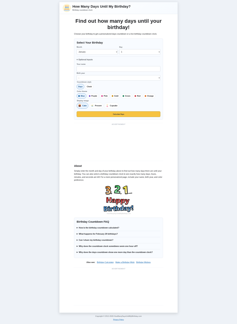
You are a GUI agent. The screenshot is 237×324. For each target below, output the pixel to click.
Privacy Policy (118, 320)
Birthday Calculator (105, 262)
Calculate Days (118, 114)
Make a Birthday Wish (125, 262)
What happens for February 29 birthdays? (98, 234)
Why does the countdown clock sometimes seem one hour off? (108, 246)
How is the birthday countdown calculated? (99, 228)
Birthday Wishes (143, 262)
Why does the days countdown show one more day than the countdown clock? (116, 252)
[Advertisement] (118, 142)
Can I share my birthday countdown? (96, 240)
